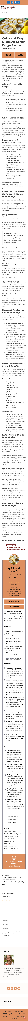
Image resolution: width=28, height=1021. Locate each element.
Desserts (6, 875)
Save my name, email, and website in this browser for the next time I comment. (14, 933)
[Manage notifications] (24, 1018)
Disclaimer (14, 1014)
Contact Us (22, 1014)
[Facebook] (8, 2)
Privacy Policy (19, 1011)
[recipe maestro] (8, 7)
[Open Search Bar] (25, 7)
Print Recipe (20, 55)
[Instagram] (12, 2)
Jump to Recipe (8, 55)
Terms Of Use (9, 1011)
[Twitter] (18, 2)
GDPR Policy (6, 1014)
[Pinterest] (15, 2)
